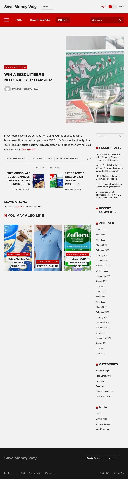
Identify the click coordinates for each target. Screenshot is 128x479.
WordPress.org (102, 429)
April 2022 (100, 302)
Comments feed (103, 424)
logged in (20, 206)
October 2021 (102, 333)
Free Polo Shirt (47, 266)
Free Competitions (41, 159)
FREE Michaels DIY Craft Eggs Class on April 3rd (107, 177)
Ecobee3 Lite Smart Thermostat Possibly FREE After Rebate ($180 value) (108, 195)
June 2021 (100, 353)
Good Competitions (16, 67)
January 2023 (102, 255)
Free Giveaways (103, 376)
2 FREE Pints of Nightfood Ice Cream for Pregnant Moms (109, 185)
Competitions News (16, 159)
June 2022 (100, 291)
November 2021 (103, 328)
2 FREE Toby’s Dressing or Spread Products (74, 178)
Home (19, 20)
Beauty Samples (103, 371)
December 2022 (103, 260)
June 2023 (100, 229)
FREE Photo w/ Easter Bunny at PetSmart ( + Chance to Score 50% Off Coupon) (109, 157)
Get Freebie (28, 149)
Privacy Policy (35, 473)
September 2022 (103, 276)
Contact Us (50, 473)
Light (103, 6)
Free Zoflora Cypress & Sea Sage (77, 262)
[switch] (112, 7)
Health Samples (40, 20)
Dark (121, 6)
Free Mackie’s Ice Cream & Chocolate (18, 262)
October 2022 (102, 271)
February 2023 (102, 250)
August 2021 (101, 343)
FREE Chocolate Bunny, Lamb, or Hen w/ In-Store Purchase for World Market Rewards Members (18, 179)
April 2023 (100, 240)
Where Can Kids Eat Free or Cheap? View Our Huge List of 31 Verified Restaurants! (109, 168)
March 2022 (101, 307)
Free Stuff (100, 381)
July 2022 (100, 286)
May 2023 (100, 235)
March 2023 (101, 245)
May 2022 (100, 297)
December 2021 (103, 322)
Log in (98, 414)
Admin (17, 89)
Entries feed (101, 419)
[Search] (120, 20)
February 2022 (102, 312)
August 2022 (101, 281)
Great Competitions (67, 159)
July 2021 (100, 348)
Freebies (100, 386)
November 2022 (103, 266)
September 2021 (103, 338)
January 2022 (102, 317)
